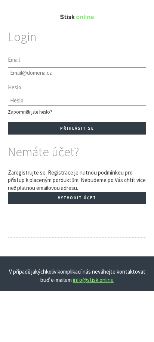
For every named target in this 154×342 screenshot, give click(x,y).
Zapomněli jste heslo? (30, 112)
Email (14, 59)
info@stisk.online (93, 279)
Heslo (14, 87)
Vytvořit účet (77, 197)
